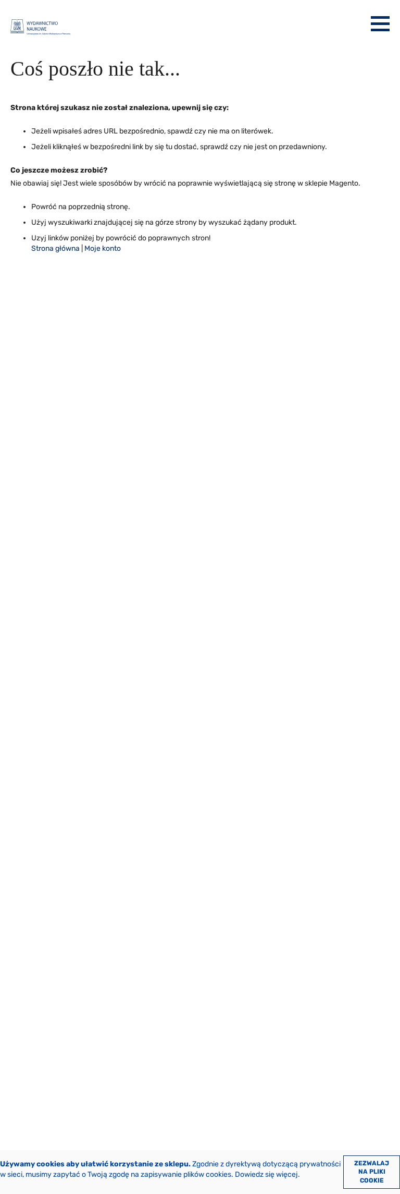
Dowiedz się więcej (266, 1174)
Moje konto (102, 248)
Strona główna (55, 248)
